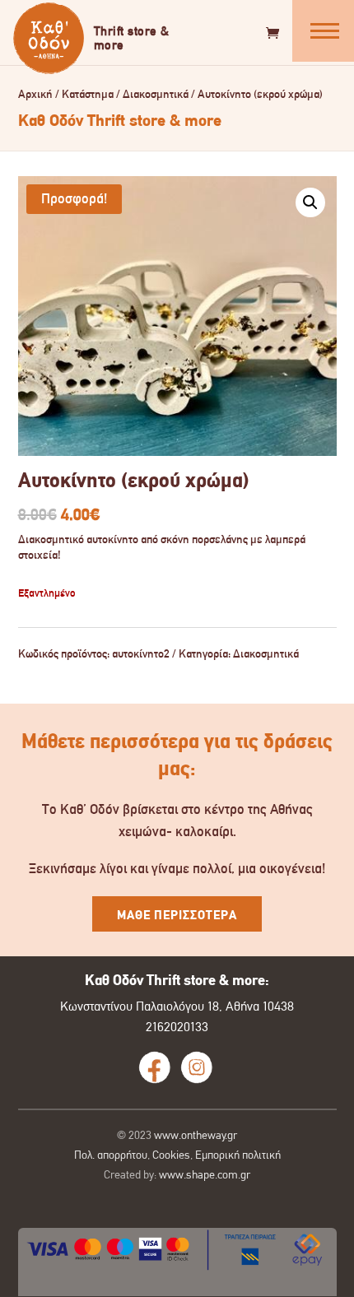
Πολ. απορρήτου (110, 1154)
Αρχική (35, 94)
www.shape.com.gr (204, 1174)
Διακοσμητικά (156, 94)
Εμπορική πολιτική (238, 1154)
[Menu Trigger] (323, 31)
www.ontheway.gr (195, 1134)
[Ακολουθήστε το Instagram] (196, 1067)
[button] (310, 202)
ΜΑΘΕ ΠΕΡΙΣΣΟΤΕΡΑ (177, 915)
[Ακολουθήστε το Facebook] (154, 1067)
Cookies (171, 1154)
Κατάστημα (88, 94)
